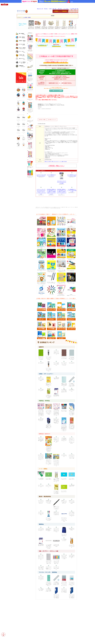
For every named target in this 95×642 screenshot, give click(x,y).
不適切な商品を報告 (42, 123)
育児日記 (65, 161)
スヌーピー (63, 36)
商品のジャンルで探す (48, 33)
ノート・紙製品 (70, 33)
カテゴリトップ (39, 33)
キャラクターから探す (48, 36)
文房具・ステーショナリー (60, 33)
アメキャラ (57, 36)
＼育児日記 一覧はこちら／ (56, 166)
